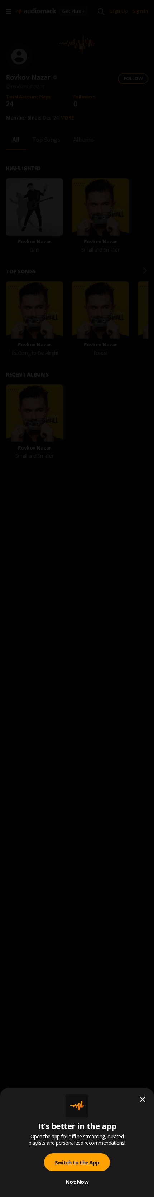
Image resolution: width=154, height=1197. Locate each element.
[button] (77, 598)
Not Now (77, 1181)
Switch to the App (77, 1162)
